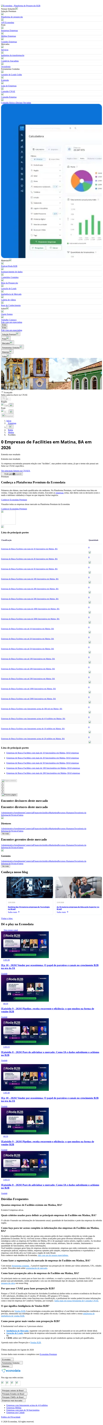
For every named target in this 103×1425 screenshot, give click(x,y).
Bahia (10, 430)
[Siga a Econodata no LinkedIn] (8, 1385)
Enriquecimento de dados (12, 272)
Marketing (53, 813)
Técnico (14, 815)
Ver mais (5, 834)
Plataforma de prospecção (12, 17)
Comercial (29, 813)
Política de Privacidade (10, 1417)
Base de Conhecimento (11, 305)
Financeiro (37, 813)
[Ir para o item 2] (4, 1063)
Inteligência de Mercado (11, 294)
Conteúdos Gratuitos (10, 277)
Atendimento (19, 813)
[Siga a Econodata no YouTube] (18, 1385)
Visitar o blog (7, 918)
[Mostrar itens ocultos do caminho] (9, 426)
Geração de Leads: (14, 1333)
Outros (20, 815)
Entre (4, 325)
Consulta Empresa (8, 97)
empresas (60, 493)
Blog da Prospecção (9, 283)
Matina (11, 432)
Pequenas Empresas (9, 30)
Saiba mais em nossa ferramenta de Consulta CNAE (76, 1301)
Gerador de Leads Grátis (11, 74)
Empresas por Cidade (15, 1412)
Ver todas (27, 103)
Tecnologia (5, 66)
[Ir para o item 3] (6, 1063)
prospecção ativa (8, 1283)
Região (4, 402)
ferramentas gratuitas (20, 1266)
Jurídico (45, 813)
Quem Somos (7, 314)
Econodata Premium (48, 1354)
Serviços (4, 50)
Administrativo (7, 813)
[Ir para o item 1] (2, 1063)
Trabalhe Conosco (8, 320)
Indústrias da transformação (12, 55)
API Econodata (7, 22)
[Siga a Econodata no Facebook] (13, 1385)
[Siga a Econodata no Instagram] (3, 1385)
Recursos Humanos (66, 813)
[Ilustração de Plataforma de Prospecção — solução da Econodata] (51, 181)
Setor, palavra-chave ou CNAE (14, 395)
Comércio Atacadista (10, 61)
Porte (3, 408)
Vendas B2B (20, 1311)
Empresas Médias (13, 1408)
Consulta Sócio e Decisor (12, 103)
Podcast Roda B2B (9, 266)
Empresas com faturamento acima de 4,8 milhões (27, 1405)
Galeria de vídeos (8, 300)
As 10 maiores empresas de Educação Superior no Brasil (78, 908)
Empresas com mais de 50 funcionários (22, 1410)
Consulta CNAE (8, 91)
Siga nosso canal (10, 930)
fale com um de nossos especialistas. (53, 1255)
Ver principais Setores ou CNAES (15, 471)
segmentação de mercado (36, 1268)
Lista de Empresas (8, 86)
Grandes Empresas (9, 42)
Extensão (5, 80)
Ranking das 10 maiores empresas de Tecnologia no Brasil (29, 908)
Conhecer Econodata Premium (14, 500)
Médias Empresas (8, 36)
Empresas (12, 423)
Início (8, 421)
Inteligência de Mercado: (17, 1331)
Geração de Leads (8, 288)
